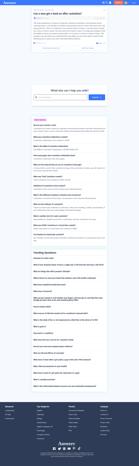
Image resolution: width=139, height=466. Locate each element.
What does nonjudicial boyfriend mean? (49, 284)
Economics (40, 439)
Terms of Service (106, 419)
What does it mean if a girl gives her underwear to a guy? (56, 373)
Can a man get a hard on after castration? (57, 13)
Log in (133, 3)
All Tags (8, 415)
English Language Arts (45, 427)
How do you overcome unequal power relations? (53, 346)
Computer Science (43, 435)
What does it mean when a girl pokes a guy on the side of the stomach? (62, 360)
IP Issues (103, 435)
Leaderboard (9, 410)
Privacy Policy (105, 423)
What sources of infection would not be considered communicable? (60, 313)
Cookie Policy (105, 431)
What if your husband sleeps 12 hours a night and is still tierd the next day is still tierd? (68, 265)
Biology (39, 419)
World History (42, 423)
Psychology (41, 431)
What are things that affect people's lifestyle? (51, 271)
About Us (103, 410)
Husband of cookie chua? (43, 258)
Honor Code (73, 415)
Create (117, 3)
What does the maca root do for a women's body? (53, 340)
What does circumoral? (42, 291)
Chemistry (40, 415)
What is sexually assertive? (44, 379)
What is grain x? (39, 326)
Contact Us (104, 415)
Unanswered (9, 419)
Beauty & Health (38, 10)
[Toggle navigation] (103, 2)
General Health (49, 10)
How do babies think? (42, 307)
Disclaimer (104, 427)
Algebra (39, 410)
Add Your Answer (88, 48)
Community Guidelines (76, 410)
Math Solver (73, 427)
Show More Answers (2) (51, 48)
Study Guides (73, 423)
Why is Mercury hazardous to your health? (50, 366)
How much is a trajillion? (43, 333)
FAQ (70, 431)
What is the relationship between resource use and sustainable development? (64, 386)
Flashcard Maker (74, 419)
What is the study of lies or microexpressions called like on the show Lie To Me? (65, 320)
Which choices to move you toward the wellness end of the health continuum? (64, 278)
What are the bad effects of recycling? (48, 353)
